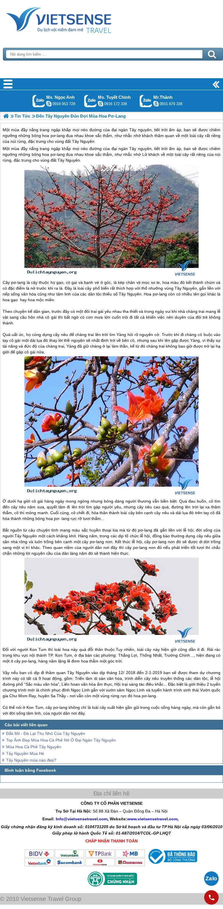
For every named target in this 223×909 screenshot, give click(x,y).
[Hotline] (211, 897)
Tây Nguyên (68, 160)
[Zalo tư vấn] (211, 878)
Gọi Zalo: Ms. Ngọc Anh (38, 100)
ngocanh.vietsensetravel (49, 104)
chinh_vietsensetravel (100, 104)
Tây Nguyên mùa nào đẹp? (31, 760)
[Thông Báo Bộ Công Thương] (172, 865)
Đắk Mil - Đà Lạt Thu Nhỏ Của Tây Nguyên (45, 733)
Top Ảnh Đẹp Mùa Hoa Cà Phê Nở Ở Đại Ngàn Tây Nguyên (61, 740)
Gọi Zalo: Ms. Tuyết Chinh (90, 100)
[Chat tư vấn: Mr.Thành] (156, 104)
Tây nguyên (140, 148)
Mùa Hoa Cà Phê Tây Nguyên (33, 746)
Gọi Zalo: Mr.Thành (145, 100)
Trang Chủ (73, 19)
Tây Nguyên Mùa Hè (25, 753)
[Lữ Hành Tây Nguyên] (6, 116)
